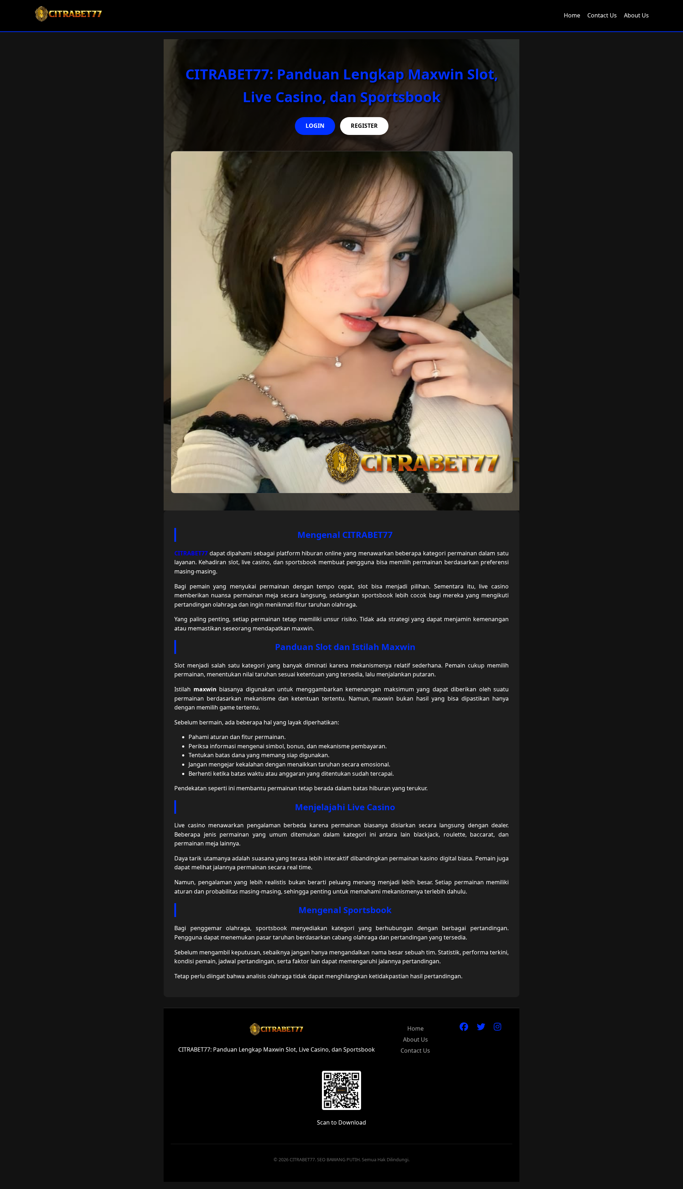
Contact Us (602, 15)
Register (364, 126)
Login (315, 126)
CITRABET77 (191, 553)
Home (572, 15)
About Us (636, 15)
